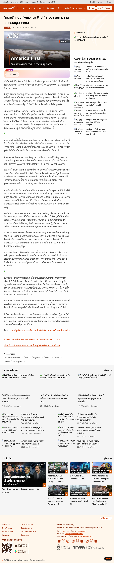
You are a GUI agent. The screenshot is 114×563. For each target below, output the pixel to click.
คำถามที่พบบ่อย (7, 528)
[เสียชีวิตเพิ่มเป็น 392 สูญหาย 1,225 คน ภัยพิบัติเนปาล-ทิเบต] (11, 431)
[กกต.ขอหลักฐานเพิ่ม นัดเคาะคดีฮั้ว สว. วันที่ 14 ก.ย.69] (79, 104)
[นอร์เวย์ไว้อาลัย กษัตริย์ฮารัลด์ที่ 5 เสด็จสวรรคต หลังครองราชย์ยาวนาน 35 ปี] (57, 383)
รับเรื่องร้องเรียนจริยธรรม (28, 532)
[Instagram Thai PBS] (68, 541)
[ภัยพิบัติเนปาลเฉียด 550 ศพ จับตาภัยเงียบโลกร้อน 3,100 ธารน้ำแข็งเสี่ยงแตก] (19, 383)
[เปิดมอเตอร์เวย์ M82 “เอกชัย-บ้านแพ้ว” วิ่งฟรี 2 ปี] (80, 490)
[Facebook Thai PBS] (59, 541)
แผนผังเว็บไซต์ (6, 524)
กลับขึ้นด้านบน (104, 518)
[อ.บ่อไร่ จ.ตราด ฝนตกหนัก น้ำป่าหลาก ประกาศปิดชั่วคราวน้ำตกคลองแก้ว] (79, 112)
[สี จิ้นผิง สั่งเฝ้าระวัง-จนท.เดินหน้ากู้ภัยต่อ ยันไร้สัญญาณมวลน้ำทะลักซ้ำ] (95, 383)
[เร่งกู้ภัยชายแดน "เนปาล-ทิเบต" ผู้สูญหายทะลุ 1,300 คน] (11, 444)
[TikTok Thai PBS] (87, 541)
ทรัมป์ (26, 357)
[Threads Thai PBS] (73, 541)
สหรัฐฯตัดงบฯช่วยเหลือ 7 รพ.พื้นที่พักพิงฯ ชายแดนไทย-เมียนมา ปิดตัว (37, 332)
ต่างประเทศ (7, 27)
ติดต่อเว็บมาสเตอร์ (26, 528)
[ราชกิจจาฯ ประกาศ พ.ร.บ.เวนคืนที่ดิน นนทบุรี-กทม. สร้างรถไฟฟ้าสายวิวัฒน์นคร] (79, 95)
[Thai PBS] (9, 7)
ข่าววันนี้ (57, 357)
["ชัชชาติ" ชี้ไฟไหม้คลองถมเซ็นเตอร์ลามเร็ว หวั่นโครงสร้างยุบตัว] (92, 46)
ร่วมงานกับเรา (6, 535)
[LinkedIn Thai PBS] (96, 541)
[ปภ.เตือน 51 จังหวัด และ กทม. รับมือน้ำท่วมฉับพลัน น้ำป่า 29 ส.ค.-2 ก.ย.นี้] (79, 131)
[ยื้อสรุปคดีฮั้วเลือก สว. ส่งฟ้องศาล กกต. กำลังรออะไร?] (24, 474)
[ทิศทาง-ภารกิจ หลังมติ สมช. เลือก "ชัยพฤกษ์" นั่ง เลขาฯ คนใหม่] (102, 467)
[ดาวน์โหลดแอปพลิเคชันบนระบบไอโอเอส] (21, 545)
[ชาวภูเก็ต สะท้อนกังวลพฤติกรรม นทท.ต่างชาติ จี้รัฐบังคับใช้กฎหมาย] (79, 122)
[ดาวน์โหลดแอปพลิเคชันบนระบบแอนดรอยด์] (21, 551)
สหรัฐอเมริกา (36, 357)
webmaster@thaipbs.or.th (74, 533)
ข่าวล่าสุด (7, 361)
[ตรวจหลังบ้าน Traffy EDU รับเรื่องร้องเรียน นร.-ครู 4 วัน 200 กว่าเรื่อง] (58, 467)
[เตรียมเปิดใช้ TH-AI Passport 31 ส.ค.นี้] (80, 467)
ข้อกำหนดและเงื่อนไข (27, 524)
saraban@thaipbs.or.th (85, 536)
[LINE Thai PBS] (77, 541)
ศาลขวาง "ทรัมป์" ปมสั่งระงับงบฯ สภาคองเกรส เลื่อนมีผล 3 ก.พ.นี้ (32, 340)
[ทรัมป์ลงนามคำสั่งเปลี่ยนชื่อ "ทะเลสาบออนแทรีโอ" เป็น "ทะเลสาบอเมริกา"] (67, 418)
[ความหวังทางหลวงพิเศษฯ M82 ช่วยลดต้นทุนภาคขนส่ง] (58, 490)
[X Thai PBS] (63, 541)
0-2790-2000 (64, 531)
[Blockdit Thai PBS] (91, 541)
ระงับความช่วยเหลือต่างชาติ (12, 357)
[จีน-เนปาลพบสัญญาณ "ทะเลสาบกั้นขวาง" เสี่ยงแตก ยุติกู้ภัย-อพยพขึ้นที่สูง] (11, 418)
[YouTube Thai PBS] (82, 541)
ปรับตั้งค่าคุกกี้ (25, 535)
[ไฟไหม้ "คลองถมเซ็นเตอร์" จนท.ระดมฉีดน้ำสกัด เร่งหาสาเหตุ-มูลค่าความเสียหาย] (79, 78)
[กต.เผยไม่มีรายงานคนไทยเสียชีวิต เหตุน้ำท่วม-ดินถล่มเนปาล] (67, 444)
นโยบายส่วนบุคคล (7, 532)
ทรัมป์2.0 (47, 357)
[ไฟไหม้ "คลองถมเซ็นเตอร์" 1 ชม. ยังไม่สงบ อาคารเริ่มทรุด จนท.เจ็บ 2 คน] (79, 69)
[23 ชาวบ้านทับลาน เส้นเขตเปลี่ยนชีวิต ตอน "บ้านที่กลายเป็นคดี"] (102, 490)
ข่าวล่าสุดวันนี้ (18, 361)
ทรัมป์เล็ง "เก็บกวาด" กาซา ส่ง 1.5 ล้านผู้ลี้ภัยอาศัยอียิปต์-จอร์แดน (32, 345)
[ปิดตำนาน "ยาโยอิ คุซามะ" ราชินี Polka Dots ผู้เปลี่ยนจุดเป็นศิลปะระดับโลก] (67, 431)
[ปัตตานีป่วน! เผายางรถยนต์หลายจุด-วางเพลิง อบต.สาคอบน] (79, 87)
